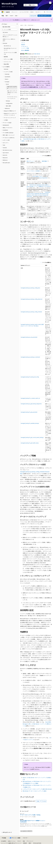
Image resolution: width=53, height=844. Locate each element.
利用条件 (25, 843)
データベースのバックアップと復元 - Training (30, 814)
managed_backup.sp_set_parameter (29, 337)
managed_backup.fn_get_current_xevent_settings (32, 437)
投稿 (24, 841)
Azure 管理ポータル (37, 176)
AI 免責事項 (3, 841)
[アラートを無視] (50, 3)
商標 (30, 843)
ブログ (18, 841)
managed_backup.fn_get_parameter (29, 412)
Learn (21, 25)
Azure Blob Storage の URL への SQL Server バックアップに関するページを (37, 724)
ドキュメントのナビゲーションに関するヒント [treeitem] (10, 35)
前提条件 (23, 44)
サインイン (49, 12)
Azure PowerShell (43, 178)
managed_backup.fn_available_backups (30, 423)
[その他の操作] (50, 25)
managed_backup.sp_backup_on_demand (30, 357)
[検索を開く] (44, 12)
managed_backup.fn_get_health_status (30, 443)
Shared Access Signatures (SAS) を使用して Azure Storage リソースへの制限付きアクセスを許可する (39, 186)
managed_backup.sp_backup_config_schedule (31, 311)
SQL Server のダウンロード (44, 15)
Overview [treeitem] (6, 69)
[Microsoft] (2, 12)
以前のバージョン (12, 841)
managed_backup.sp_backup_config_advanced (31, 299)
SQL (25, 25)
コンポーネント (24, 46)
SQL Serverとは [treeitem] (7, 45)
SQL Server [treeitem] (5, 32)
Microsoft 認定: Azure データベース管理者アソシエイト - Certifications (33, 821)
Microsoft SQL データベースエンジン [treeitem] (10, 49)
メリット (23, 42)
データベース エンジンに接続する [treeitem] (10, 53)
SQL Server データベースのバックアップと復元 (34, 791)
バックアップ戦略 (25, 48)
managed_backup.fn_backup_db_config (30, 377)
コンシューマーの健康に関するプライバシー (10, 843)
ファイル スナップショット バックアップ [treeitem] (12, 97)
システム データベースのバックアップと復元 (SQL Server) (37, 789)
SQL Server (30, 25)
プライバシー (29, 841)
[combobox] (9, 27)
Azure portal (33, 15)
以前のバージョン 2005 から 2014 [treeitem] (9, 39)
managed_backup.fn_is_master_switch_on (30, 398)
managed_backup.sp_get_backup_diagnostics (31, 403)
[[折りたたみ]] (17, 24)
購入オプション (30, 161)
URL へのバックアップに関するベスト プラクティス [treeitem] (12, 92)
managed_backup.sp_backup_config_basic (30, 288)
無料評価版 (44, 161)
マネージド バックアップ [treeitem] (12, 87)
